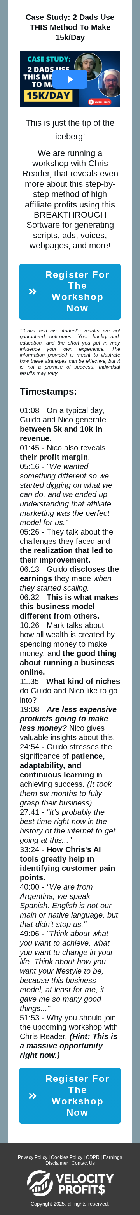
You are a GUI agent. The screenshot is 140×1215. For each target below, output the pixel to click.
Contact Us (83, 1163)
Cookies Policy (66, 1157)
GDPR (93, 1157)
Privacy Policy (32, 1157)
